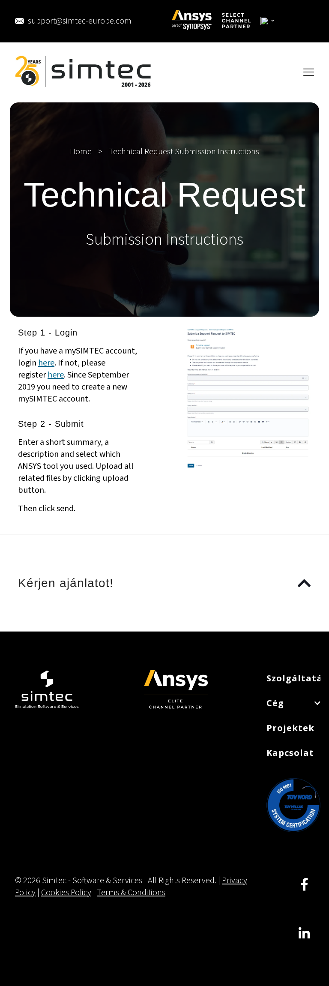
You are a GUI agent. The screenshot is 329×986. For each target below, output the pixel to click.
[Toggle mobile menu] (308, 72)
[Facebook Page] (304, 891)
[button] (164, 583)
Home (81, 152)
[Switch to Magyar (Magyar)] (268, 21)
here (46, 363)
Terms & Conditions (131, 893)
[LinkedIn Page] (304, 940)
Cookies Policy (66, 893)
